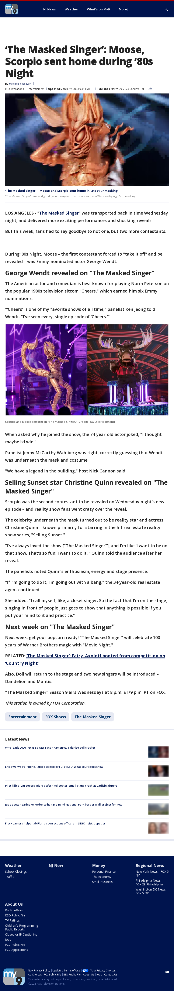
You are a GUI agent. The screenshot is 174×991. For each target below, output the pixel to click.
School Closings (16, 871)
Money (98, 865)
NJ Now (56, 865)
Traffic (9, 877)
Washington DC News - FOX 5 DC (152, 891)
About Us (14, 904)
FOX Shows (55, 716)
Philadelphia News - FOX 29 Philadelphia (149, 882)
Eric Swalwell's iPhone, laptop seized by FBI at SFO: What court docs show (54, 767)
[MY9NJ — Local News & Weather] (19, 9)
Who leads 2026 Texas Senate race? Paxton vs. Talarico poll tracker (50, 747)
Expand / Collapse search (166, 9)
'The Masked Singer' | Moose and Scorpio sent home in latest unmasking (61, 191)
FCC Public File (15, 945)
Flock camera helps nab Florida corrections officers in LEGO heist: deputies (55, 823)
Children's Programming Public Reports (21, 927)
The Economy (101, 877)
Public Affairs (14, 910)
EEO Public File (15, 915)
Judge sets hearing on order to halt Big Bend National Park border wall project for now (63, 804)
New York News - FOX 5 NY (152, 873)
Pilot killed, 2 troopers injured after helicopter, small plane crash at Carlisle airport (61, 785)
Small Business (102, 882)
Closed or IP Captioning (21, 934)
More (123, 9)
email (167, 971)
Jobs (8, 939)
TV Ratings (12, 920)
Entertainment (36, 89)
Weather (13, 865)
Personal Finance (104, 871)
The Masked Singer (59, 213)
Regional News (150, 865)
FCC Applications (16, 950)
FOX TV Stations (14, 89)
